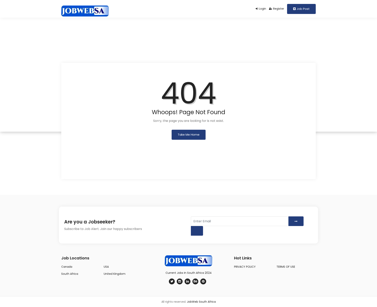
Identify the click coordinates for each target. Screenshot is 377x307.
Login (262, 9)
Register (278, 9)
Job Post (303, 9)
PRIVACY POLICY (245, 267)
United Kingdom (114, 274)
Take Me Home (188, 134)
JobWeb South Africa (201, 302)
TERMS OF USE (285, 267)
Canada (66, 267)
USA (106, 267)
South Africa (69, 274)
